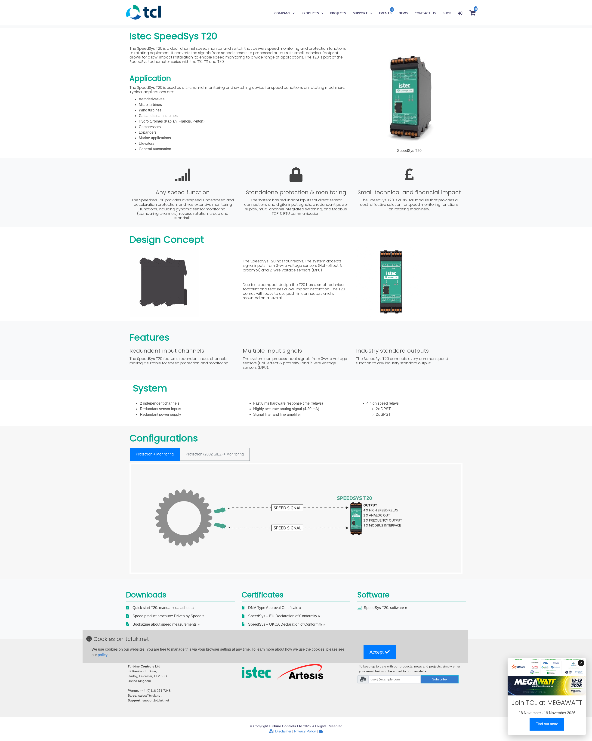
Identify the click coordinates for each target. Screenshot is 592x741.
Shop (447, 13)
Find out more (547, 724)
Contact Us (425, 13)
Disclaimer (283, 731)
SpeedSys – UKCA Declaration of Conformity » (286, 624)
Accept (377, 652)
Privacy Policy (305, 731)
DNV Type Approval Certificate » (274, 608)
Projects (338, 13)
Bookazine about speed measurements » (166, 624)
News (403, 13)
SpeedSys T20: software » (385, 608)
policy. (103, 655)
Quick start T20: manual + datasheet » (163, 608)
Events (385, 13)
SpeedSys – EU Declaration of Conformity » (284, 616)
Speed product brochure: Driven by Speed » (168, 616)
